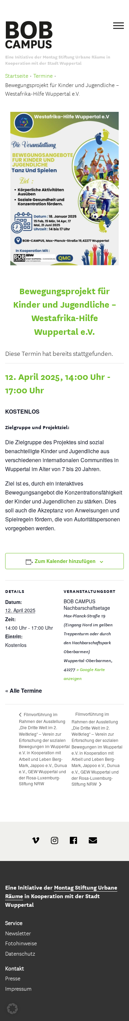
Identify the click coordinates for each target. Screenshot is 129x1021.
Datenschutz (20, 953)
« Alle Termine (23, 690)
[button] (12, 1008)
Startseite (16, 75)
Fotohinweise (21, 943)
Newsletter (18, 933)
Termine (43, 75)
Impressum (18, 988)
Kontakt (14, 968)
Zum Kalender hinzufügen (65, 560)
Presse (12, 978)
